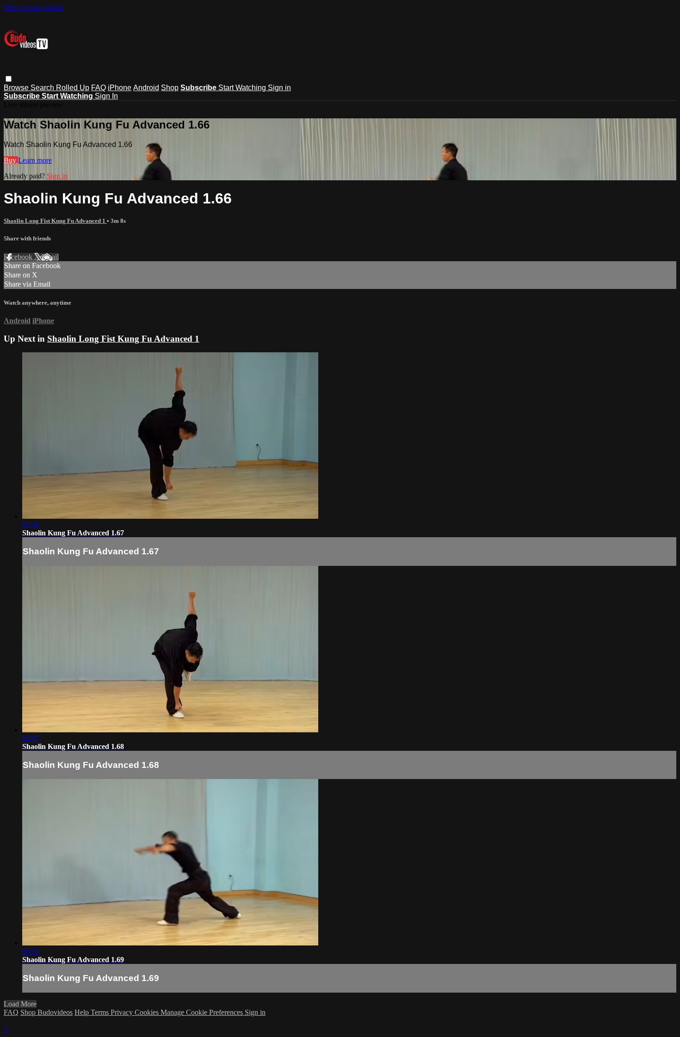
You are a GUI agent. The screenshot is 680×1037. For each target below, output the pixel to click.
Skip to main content (34, 8)
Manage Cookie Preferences (203, 1012)
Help (82, 1012)
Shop (170, 88)
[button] (9, 79)
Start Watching (243, 88)
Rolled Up (72, 88)
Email (50, 257)
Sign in (279, 88)
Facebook (19, 257)
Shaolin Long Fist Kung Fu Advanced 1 (55, 220)
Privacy (123, 1012)
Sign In (106, 96)
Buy (11, 160)
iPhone (119, 88)
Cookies (148, 1012)
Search (43, 88)
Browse (17, 88)
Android (146, 88)
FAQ (98, 88)
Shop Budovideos (46, 1012)
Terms (101, 1012)
